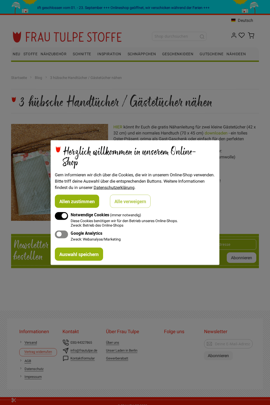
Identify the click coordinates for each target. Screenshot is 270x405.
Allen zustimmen (77, 201)
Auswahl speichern (79, 254)
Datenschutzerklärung (114, 187)
